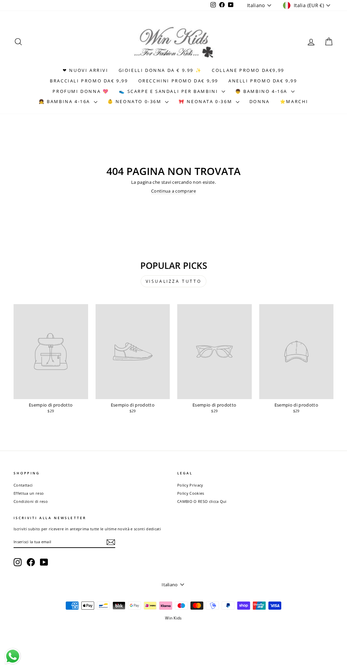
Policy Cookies (190, 493)
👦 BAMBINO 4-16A (262, 91)
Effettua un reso (29, 493)
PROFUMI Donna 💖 (81, 91)
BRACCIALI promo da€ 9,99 (89, 81)
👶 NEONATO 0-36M (135, 101)
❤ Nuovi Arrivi (85, 70)
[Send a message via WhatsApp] (12, 656)
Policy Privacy (190, 485)
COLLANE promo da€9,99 (248, 70)
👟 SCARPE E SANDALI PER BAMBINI (169, 91)
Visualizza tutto (174, 281)
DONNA (259, 101)
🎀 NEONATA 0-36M (206, 101)
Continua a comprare (173, 191)
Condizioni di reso (31, 501)
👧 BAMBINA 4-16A (65, 101)
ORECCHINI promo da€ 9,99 (178, 81)
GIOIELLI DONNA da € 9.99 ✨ (160, 70)
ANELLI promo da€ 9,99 (262, 81)
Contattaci (23, 485)
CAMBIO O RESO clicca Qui (202, 501)
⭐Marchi (294, 101)
